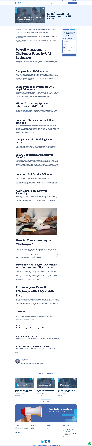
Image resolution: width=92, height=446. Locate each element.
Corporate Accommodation (35, 429)
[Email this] (16, 352)
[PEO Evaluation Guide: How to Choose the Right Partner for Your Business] (67, 378)
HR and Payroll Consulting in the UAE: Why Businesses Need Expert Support (46, 392)
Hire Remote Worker (18, 431)
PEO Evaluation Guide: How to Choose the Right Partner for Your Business (66, 392)
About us (48, 428)
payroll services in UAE (32, 317)
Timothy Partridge (24, 359)
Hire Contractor (18, 429)
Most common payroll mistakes (24, 110)
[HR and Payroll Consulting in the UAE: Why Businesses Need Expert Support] (46, 378)
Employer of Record (18, 427)
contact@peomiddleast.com (69, 426)
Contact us (49, 429)
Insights (32, 427)
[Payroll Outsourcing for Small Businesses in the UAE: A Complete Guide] (24, 378)
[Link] (18, 3)
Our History (49, 427)
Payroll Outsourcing (18, 432)
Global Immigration (18, 433)
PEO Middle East (33, 303)
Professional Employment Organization (21, 428)
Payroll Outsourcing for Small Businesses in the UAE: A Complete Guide (23, 392)
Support (32, 428)
